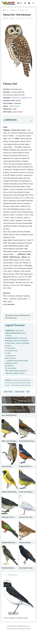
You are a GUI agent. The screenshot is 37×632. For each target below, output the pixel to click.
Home (6, 10)
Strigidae (24, 98)
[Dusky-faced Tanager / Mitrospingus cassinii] (27, 479)
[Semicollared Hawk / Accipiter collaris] (10, 555)
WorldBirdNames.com (23, 626)
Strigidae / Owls (23, 10)
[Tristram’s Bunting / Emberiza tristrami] (27, 530)
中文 (20, 3)
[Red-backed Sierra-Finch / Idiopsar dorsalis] (27, 428)
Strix (30, 98)
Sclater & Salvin (14, 106)
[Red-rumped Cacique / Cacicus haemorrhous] (27, 555)
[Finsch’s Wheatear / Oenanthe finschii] (18, 597)
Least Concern (8, 391)
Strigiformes (13, 10)
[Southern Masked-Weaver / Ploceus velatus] (10, 479)
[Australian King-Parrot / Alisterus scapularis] (10, 530)
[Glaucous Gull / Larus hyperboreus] (27, 504)
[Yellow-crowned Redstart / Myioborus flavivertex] (10, 428)
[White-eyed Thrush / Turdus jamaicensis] (10, 504)
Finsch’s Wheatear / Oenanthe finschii (16, 618)
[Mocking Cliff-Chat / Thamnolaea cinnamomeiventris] (27, 454)
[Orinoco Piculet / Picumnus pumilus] (10, 454)
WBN (6, 18)
